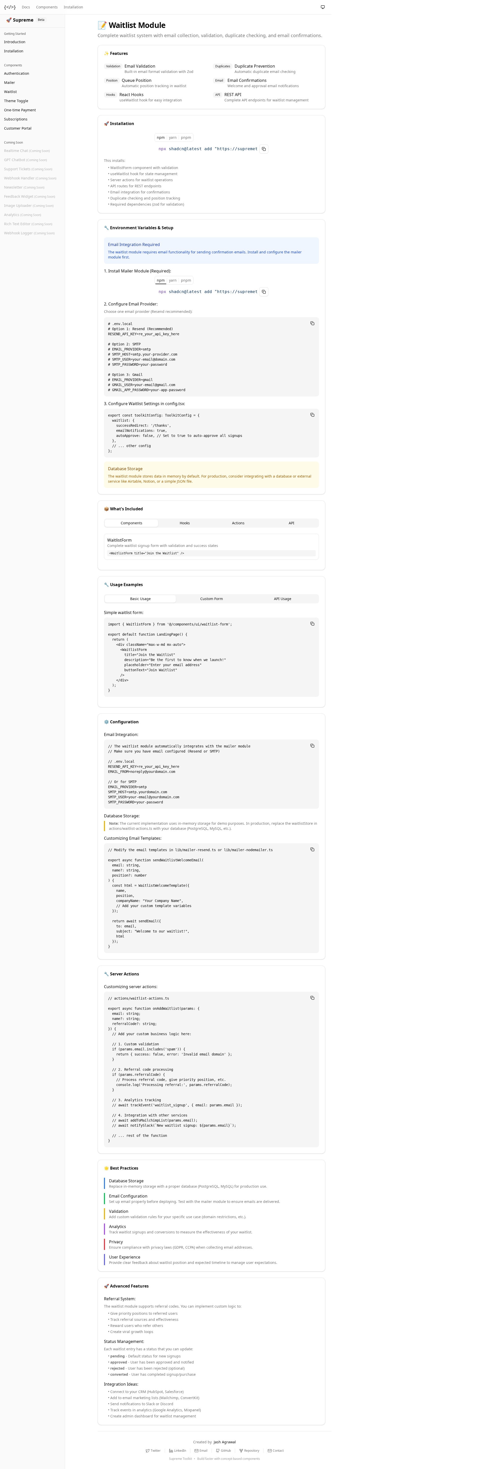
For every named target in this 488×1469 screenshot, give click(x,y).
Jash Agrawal (225, 1442)
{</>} (10, 7)
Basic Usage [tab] (140, 598)
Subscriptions (15, 119)
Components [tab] (131, 523)
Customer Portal (18, 128)
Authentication (16, 73)
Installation (13, 51)
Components (47, 7)
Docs (26, 7)
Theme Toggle (16, 100)
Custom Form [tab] (211, 598)
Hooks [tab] (185, 523)
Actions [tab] (238, 523)
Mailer (9, 82)
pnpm (186, 137)
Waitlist (10, 91)
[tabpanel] (211, 547)
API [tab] (291, 523)
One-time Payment (20, 110)
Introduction (14, 41)
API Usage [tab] (282, 598)
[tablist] (211, 523)
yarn (173, 137)
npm (161, 137)
